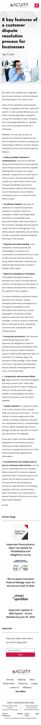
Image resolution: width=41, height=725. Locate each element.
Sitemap (20, 714)
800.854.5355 (28, 710)
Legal (37, 714)
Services (10, 679)
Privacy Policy (27, 715)
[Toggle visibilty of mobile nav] (37, 6)
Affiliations (27, 687)
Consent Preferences (6, 715)
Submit (20, 655)
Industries (22, 679)
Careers (34, 683)
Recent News (9, 683)
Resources (23, 683)
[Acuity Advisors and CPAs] (18, 5)
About (32, 679)
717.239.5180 (29, 706)
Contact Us (14, 687)
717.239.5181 (30, 708)
